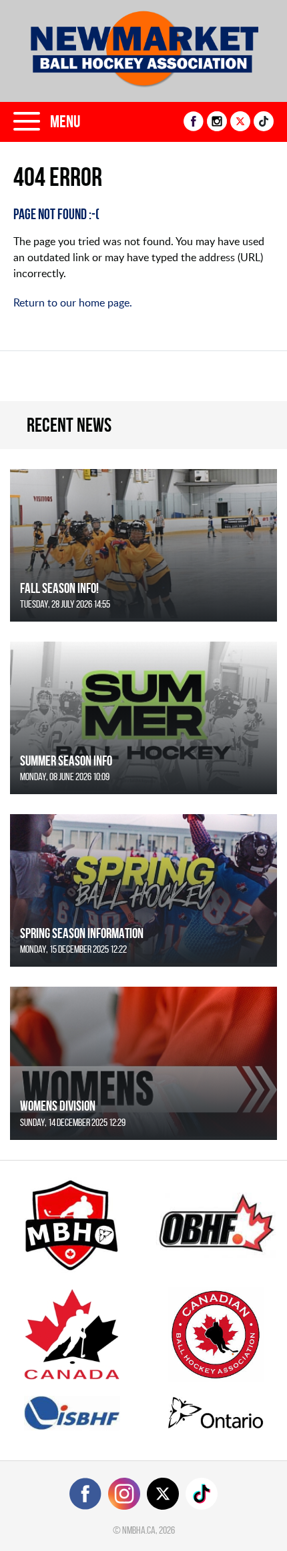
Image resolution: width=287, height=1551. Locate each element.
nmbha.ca (139, 1530)
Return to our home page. (72, 302)
